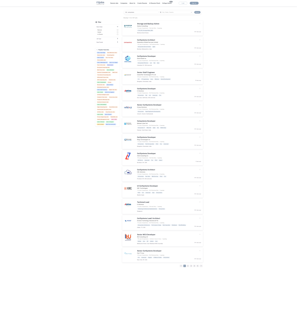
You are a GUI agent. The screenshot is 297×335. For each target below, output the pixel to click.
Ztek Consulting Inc (142, 156)
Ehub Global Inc (141, 58)
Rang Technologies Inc (143, 139)
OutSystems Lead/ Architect (148, 218)
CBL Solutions (141, 172)
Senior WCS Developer (146, 235)
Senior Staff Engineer (146, 72)
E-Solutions (140, 91)
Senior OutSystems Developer (149, 105)
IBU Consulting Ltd (142, 237)
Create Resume (142, 3)
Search (197, 12)
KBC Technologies (142, 188)
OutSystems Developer (146, 56)
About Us (132, 3)
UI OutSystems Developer (147, 186)
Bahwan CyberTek (142, 123)
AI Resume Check (154, 3)
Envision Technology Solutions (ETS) (147, 220)
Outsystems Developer (146, 121)
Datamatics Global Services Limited (147, 42)
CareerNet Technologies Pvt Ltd (146, 74)
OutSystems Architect (146, 40)
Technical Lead (143, 202)
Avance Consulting (142, 26)
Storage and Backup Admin (148, 24)
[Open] (191, 12)
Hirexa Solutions (142, 107)
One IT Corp (140, 253)
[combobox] (142, 12)
